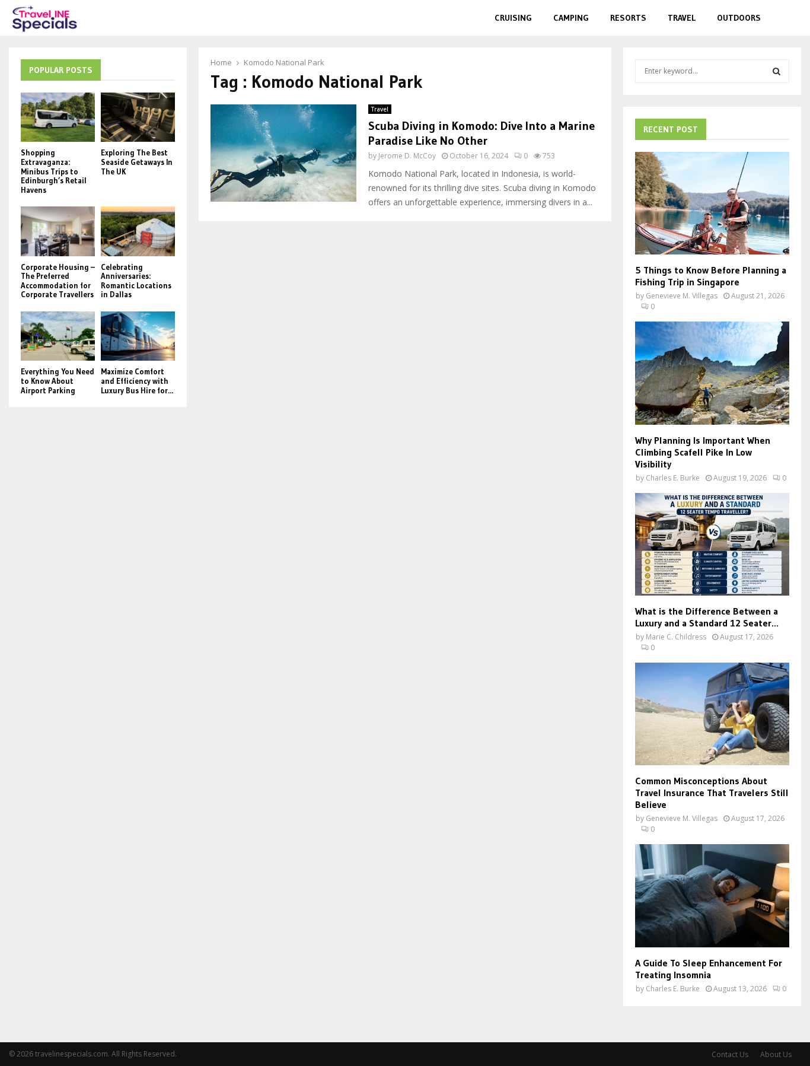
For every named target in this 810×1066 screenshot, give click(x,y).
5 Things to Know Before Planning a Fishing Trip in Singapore (710, 276)
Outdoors (739, 17)
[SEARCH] (776, 71)
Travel (682, 17)
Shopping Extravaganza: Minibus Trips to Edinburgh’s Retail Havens (54, 171)
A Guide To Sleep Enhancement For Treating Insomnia (708, 969)
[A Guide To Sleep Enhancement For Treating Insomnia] (712, 895)
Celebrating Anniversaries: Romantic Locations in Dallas (136, 281)
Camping (571, 17)
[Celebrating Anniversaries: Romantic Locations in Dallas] (138, 231)
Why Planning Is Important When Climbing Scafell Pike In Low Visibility (702, 452)
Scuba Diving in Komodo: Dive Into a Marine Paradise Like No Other (481, 133)
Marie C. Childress (676, 637)
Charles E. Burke (673, 478)
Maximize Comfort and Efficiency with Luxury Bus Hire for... (137, 380)
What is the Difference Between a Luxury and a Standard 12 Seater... (707, 617)
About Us (776, 1054)
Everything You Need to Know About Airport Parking (57, 380)
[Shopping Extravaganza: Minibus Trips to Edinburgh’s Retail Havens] (58, 117)
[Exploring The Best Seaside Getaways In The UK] (138, 117)
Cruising (513, 17)
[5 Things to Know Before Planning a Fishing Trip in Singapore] (712, 203)
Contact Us (730, 1054)
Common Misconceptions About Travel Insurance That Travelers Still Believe (712, 792)
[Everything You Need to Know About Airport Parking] (58, 336)
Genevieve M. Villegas (681, 296)
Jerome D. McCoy (407, 156)
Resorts (628, 17)
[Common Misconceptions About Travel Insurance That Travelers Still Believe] (712, 714)
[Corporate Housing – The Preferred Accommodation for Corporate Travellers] (58, 231)
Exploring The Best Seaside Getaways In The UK (137, 162)
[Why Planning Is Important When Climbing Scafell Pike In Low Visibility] (712, 373)
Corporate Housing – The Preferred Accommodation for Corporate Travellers (58, 281)
